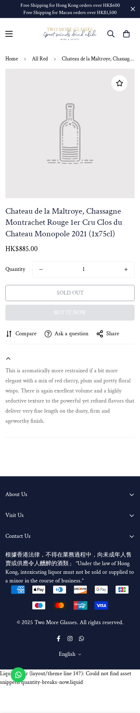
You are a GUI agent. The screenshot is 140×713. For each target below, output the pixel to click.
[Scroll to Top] (127, 675)
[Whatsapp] (81, 638)
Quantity (15, 269)
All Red (40, 58)
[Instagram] (70, 638)
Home (11, 58)
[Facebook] (58, 638)
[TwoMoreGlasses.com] (70, 34)
